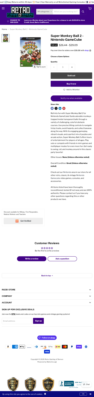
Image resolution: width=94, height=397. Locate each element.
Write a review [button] (31, 259)
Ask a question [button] (62, 259)
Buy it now (71, 84)
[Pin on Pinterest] (63, 108)
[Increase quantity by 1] (72, 67)
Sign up (38, 321)
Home (4, 29)
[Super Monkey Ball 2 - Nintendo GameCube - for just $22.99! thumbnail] (5, 38)
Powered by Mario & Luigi (47, 362)
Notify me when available (71, 98)
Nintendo (67, 172)
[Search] (83, 12)
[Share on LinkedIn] (60, 108)
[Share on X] (56, 108)
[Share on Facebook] (52, 108)
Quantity (54, 62)
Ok (83, 394)
